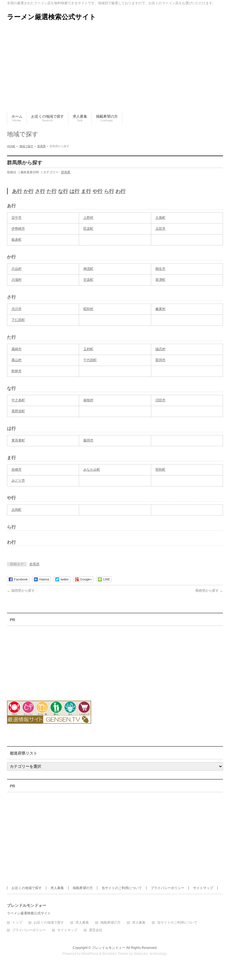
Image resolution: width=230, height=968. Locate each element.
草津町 (160, 280)
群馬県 (65, 172)
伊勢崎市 (18, 229)
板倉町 (17, 240)
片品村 (17, 269)
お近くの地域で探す (27, 888)
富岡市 (160, 360)
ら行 (109, 191)
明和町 (160, 470)
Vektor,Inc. (141, 954)
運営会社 (95, 930)
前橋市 (17, 470)
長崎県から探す (209, 591)
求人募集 (57, 888)
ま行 (86, 191)
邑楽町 (88, 229)
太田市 (160, 229)
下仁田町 (18, 320)
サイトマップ (203, 888)
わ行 (121, 191)
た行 (52, 191)
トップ (17, 922)
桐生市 (160, 269)
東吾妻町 (18, 440)
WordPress (90, 954)
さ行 (40, 191)
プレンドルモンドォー (108, 948)
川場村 (17, 280)
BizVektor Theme (115, 954)
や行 (98, 191)
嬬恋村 (160, 349)
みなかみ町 (91, 470)
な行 (63, 191)
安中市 (17, 218)
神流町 (88, 269)
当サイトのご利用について (122, 888)
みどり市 (18, 480)
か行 (29, 191)
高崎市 (17, 349)
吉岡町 (17, 510)
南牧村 (88, 400)
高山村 (17, 360)
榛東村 (160, 309)
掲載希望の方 (83, 888)
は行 (75, 191)
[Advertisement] (115, 69)
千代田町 (90, 360)
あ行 (17, 191)
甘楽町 (88, 280)
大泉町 (160, 218)
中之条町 (18, 400)
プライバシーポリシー (167, 888)
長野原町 (18, 411)
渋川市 (17, 309)
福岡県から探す (21, 591)
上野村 (88, 218)
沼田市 (160, 400)
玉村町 (88, 349)
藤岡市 (88, 440)
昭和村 (88, 309)
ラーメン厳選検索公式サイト (51, 17)
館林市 (17, 371)
